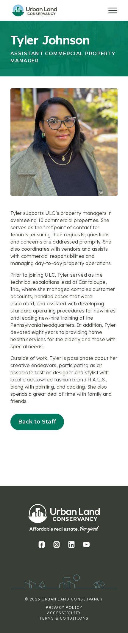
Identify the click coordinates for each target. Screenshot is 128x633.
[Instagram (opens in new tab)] (56, 544)
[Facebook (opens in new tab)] (42, 544)
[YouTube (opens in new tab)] (86, 544)
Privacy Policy (64, 607)
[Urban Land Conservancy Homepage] (40, 10)
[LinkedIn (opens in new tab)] (71, 544)
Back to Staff (37, 421)
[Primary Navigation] (113, 10)
